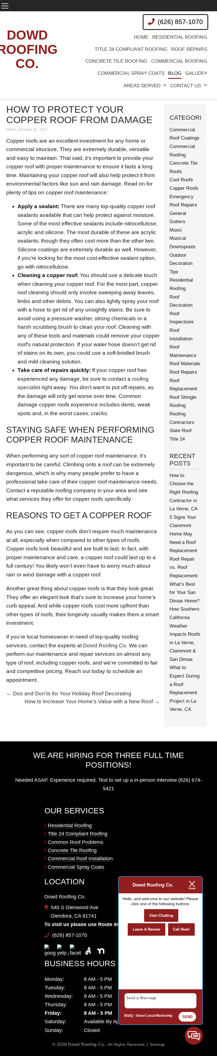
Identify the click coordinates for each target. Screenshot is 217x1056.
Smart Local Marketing (154, 1016)
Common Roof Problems (75, 842)
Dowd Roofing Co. (105, 645)
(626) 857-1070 (179, 21)
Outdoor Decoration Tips (181, 263)
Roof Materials (185, 363)
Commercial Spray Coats (130, 73)
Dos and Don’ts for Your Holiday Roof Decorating (68, 693)
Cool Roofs (181, 179)
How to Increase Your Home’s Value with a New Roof (92, 701)
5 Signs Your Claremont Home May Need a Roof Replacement (183, 534)
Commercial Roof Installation (80, 858)
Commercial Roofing (179, 61)
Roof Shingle (183, 397)
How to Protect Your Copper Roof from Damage (79, 114)
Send (187, 1017)
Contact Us (185, 85)
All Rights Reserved (126, 1044)
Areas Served (141, 85)
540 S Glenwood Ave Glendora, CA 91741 (74, 912)
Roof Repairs (189, 49)
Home (141, 37)
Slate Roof (181, 430)
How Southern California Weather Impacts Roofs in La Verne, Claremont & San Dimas (185, 634)
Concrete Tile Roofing (116, 61)
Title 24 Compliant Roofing (131, 49)
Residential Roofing (179, 37)
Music (176, 230)
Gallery (196, 73)
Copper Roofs (184, 188)
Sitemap (157, 1044)
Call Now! (181, 929)
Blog (174, 73)
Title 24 (177, 439)
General (178, 213)
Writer (11, 129)
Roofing (178, 405)
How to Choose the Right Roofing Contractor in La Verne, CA (184, 492)
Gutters (177, 221)
